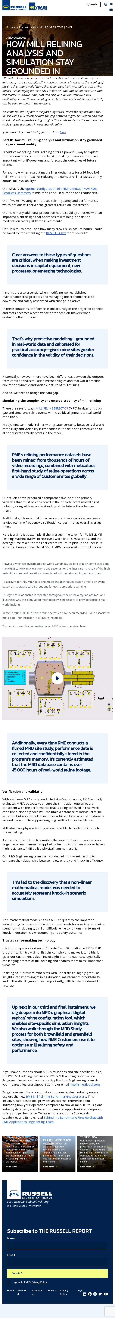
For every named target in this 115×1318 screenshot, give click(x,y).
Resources (24, 27)
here (63, 132)
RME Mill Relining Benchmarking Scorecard (56, 1096)
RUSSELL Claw (56, 233)
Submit (16, 1273)
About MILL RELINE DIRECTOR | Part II (52, 27)
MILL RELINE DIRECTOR (52, 408)
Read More (11, 1166)
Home (12, 27)
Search (93, 4)
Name (11, 1238)
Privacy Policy (39, 1282)
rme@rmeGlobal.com (84, 1084)
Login (80, 1290)
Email (11, 1255)
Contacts (51, 1290)
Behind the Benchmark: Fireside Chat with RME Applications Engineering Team (52, 1119)
